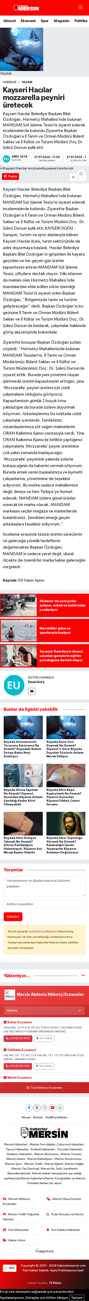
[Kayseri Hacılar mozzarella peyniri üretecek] (44, 168)
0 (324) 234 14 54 (19, 1066)
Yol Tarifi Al (46, 1038)
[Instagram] (44, 1107)
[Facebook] (29, 1107)
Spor (45, 21)
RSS (11, 1268)
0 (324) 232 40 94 (20, 1038)
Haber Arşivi (16, 1240)
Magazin (61, 21)
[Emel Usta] (14, 685)
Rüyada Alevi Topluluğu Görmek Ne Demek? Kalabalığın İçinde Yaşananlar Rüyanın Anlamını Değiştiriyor (64, 845)
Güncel (9, 21)
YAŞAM (27, 82)
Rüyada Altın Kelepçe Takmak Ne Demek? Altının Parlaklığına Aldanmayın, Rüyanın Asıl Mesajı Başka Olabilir (23, 845)
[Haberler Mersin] (26, 8)
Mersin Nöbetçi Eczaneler (16, 1201)
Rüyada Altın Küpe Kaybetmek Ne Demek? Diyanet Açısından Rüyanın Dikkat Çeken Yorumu (64, 797)
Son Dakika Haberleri (65, 1230)
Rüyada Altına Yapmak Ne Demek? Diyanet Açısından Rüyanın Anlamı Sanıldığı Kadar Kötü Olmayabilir (23, 797)
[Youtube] (52, 1107)
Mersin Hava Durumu (66, 1199)
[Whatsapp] (60, 1107)
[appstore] (44, 1252)
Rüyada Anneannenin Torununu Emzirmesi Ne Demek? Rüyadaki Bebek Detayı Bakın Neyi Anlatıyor (22, 749)
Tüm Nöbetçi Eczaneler (46, 1087)
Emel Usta (36, 682)
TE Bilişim (55, 1283)
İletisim (38, 1117)
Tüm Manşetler (18, 1230)
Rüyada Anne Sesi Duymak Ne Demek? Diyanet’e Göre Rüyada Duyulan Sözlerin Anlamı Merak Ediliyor (65, 749)
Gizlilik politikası (56, 1117)
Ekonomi (28, 21)
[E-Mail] (31, 691)
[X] (36, 1107)
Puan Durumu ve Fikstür (67, 1214)
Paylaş (12, 176)
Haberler (9, 82)
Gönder (13, 917)
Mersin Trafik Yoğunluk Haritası (21, 1217)
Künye (26, 1117)
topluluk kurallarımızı (43, 931)
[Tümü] (83, 976)
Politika (81, 21)
